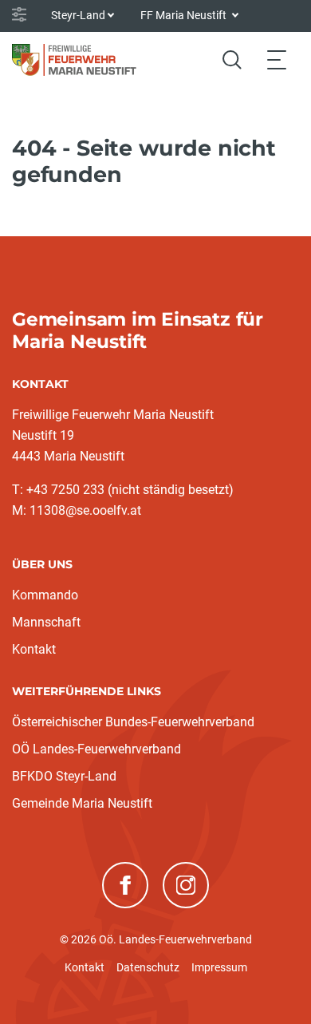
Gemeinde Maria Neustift (82, 803)
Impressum (219, 967)
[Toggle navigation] (276, 59)
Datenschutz (147, 967)
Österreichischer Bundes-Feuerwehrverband (133, 721)
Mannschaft (46, 622)
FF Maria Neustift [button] (184, 15)
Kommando (45, 595)
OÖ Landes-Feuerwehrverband (96, 749)
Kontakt (34, 649)
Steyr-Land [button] (78, 15)
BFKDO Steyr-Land (64, 776)
